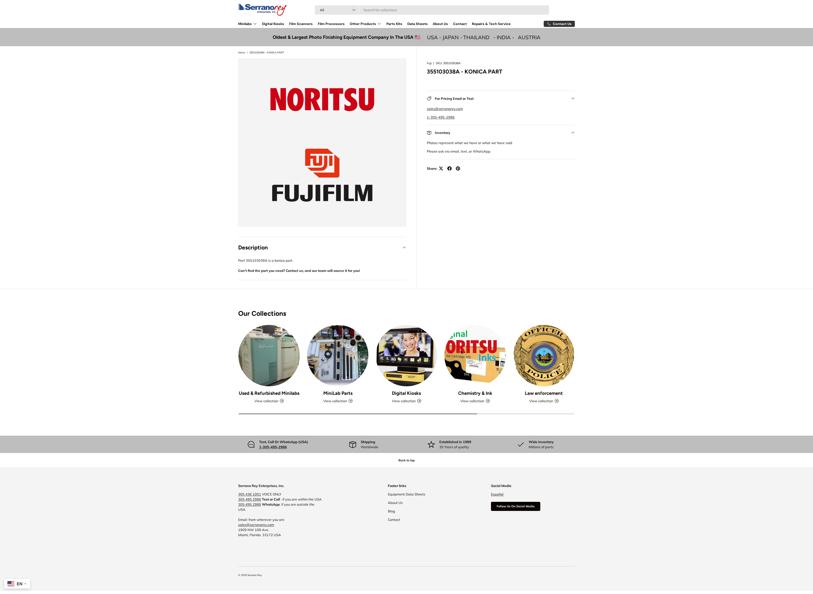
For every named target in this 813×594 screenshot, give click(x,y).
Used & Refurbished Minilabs (269, 393)
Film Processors (331, 24)
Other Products (363, 24)
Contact (460, 24)
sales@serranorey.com (445, 109)
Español (497, 494)
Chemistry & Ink (475, 393)
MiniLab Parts (338, 393)
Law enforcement (544, 393)
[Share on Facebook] (449, 168)
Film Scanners (301, 24)
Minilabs (245, 24)
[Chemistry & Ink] (475, 355)
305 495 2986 (249, 499)
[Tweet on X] (441, 168)
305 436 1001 (249, 494)
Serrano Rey (254, 575)
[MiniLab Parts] (337, 355)
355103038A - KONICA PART (266, 52)
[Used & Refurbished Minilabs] (269, 355)
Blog (391, 511)
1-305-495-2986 (441, 117)
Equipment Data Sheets (406, 494)
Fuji (429, 63)
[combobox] (432, 10)
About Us (440, 24)
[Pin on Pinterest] (458, 168)
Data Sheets (417, 24)
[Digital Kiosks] (406, 355)
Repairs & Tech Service (491, 24)
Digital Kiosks (273, 24)
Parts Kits (394, 24)
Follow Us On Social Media (516, 506)
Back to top (406, 460)
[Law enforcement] (544, 355)
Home (241, 52)
